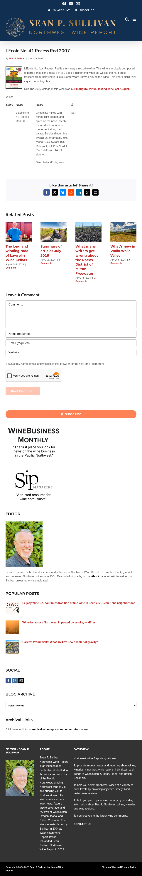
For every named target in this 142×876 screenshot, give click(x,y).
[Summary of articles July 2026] (53, 223)
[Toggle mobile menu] (134, 19)
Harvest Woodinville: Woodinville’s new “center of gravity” (60, 641)
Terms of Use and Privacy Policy (119, 867)
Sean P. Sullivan (17, 58)
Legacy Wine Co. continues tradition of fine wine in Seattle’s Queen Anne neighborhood (78, 602)
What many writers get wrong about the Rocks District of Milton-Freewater (86, 260)
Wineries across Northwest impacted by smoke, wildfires (59, 622)
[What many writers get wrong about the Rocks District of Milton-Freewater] (88, 223)
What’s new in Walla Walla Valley (122, 251)
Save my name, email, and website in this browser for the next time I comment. (56, 363)
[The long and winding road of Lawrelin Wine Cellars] (19, 223)
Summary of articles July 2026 (51, 251)
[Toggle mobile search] (127, 19)
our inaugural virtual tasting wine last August (100, 88)
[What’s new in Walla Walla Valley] (123, 223)
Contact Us (82, 824)
